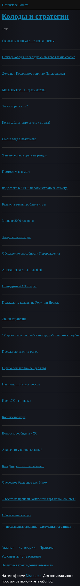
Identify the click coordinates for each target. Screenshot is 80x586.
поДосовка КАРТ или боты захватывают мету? (35, 188)
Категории (26, 547)
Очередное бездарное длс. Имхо (24, 482)
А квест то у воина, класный (22, 449)
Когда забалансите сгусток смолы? (26, 122)
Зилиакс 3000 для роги (18, 220)
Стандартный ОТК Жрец (19, 286)
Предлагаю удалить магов (20, 351)
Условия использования (21, 556)
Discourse (33, 575)
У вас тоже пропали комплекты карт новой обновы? (38, 499)
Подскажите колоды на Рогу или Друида (30, 302)
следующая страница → (57, 526)
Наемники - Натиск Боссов (21, 384)
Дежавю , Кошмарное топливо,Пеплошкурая (33, 73)
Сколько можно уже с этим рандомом (28, 40)
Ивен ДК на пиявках (16, 400)
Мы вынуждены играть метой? (24, 90)
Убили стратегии (14, 319)
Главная (8, 547)
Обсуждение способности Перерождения (31, 253)
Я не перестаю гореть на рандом (24, 155)
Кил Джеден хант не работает (23, 466)
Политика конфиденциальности (27, 565)
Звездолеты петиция (16, 237)
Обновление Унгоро (16, 515)
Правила (47, 547)
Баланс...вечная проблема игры (24, 204)
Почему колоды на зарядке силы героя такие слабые (38, 57)
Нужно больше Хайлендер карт (24, 368)
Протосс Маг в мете (16, 171)
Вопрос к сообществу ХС (19, 433)
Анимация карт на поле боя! (22, 269)
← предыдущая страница (19, 526)
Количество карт (13, 417)
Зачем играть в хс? (15, 106)
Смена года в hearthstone (19, 139)
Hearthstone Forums (15, 5)
